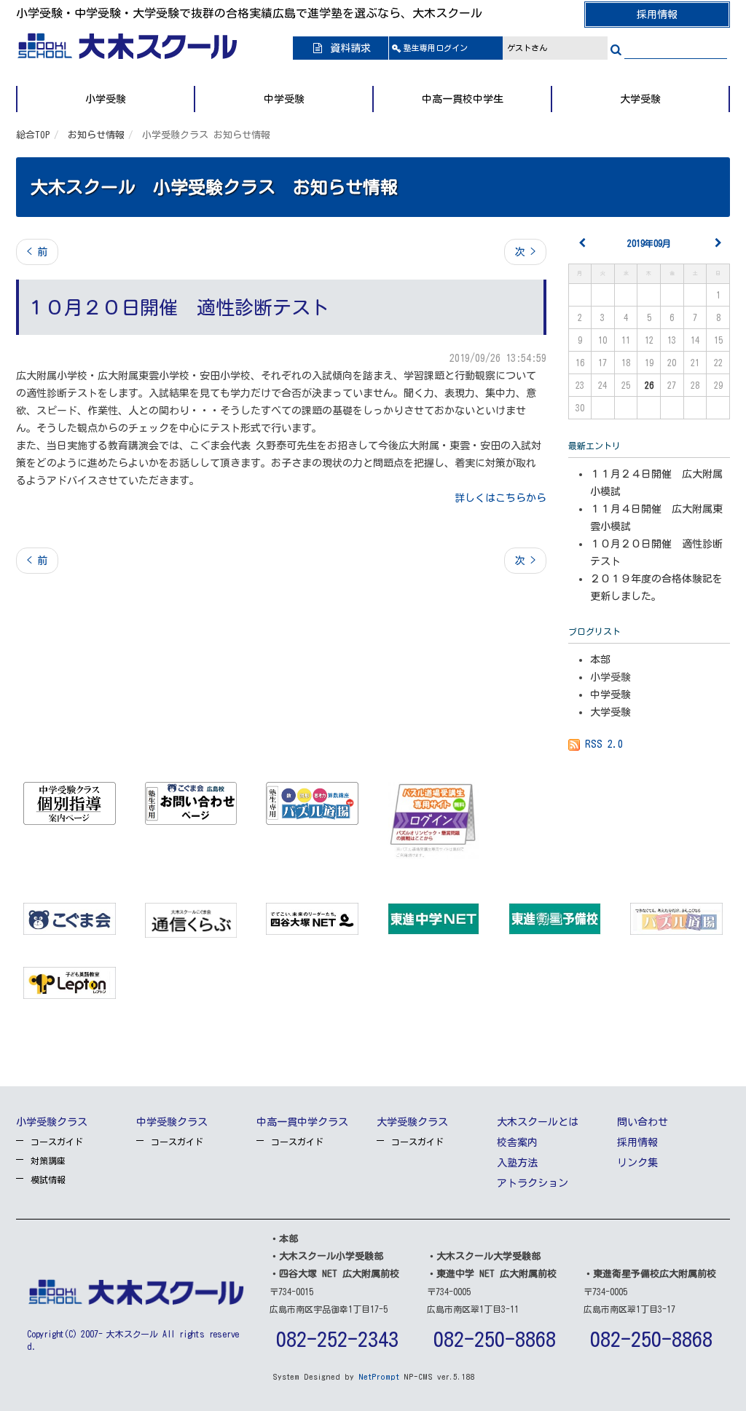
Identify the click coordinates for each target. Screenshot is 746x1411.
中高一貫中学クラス (302, 1122)
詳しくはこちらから (500, 498)
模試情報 (48, 1179)
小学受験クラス (51, 1122)
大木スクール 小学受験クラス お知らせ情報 (214, 187)
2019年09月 (649, 243)
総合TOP (33, 135)
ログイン (436, 48)
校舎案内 (517, 1142)
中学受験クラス (172, 1122)
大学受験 (640, 99)
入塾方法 (517, 1163)
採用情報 (657, 14)
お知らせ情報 (96, 135)
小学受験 (105, 99)
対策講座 (48, 1160)
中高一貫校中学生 (462, 99)
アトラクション (532, 1183)
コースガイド (57, 1141)
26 (649, 385)
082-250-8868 (494, 1339)
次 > (525, 252)
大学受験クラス (412, 1122)
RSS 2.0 (601, 744)
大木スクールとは (537, 1122)
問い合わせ (642, 1122)
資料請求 (348, 48)
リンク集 (637, 1163)
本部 (600, 660)
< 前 (37, 252)
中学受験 (284, 99)
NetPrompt (378, 1376)
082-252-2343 (337, 1339)
